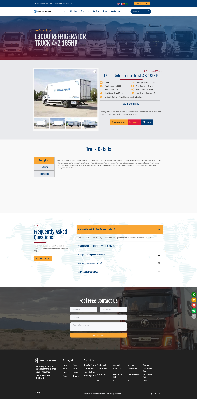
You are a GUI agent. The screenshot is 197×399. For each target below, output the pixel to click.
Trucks (83, 11)
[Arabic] (126, 3)
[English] (118, 3)
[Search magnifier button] (148, 11)
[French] (121, 3)
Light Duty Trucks (90, 372)
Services (96, 11)
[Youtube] (159, 393)
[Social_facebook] (151, 393)
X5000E (145, 380)
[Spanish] (124, 3)
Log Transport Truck (147, 376)
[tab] (44, 160)
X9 (113, 380)
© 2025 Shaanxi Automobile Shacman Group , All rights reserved (102, 393)
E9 (98, 380)
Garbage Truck (132, 369)
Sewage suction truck (118, 376)
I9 (128, 380)
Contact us (115, 11)
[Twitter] (155, 393)
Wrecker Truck (102, 374)
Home (64, 11)
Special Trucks (89, 369)
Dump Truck (116, 365)
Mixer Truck (146, 365)
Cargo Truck (131, 365)
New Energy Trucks (90, 376)
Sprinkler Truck (102, 369)
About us (73, 11)
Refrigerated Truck (44, 30)
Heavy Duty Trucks (90, 365)
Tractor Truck (101, 365)
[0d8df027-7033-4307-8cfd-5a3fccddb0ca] (65, 93)
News (105, 11)
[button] (36, 93)
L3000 (106, 83)
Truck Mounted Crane (147, 370)
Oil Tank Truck (117, 369)
